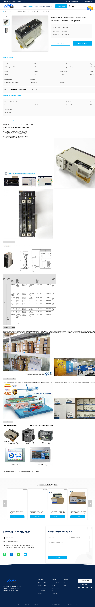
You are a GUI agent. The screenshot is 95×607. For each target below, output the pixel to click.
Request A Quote (61, 6)
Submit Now (57, 557)
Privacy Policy (21, 604)
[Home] (9, 6)
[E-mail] (27, 555)
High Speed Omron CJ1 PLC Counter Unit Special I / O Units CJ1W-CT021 (85, 512)
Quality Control (55, 588)
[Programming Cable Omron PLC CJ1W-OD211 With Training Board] (17, 498)
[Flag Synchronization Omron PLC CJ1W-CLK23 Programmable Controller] (65, 498)
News (65, 585)
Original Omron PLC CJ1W (26, 471)
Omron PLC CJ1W (18, 11)
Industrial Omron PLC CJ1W (13, 471)
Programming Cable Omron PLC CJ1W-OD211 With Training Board (17, 512)
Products (30, 6)
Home (25, 6)
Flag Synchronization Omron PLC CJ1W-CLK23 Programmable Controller (65, 512)
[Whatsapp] (6, 555)
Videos (36, 6)
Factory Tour (55, 585)
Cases (65, 582)
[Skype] (13, 555)
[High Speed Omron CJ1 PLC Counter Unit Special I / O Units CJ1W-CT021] (86, 498)
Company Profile (55, 582)
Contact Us (49, 6)
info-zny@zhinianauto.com (12, 541)
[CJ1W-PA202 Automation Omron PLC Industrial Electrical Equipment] (30, 34)
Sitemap (54, 590)
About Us (42, 6)
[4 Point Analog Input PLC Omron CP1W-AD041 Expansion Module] (45, 498)
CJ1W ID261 (37, 471)
